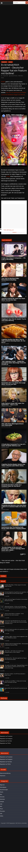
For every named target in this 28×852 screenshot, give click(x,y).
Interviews (2, 799)
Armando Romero (14, 75)
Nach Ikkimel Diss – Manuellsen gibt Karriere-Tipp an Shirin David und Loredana (16, 658)
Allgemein (2, 784)
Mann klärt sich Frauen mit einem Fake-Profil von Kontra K (13, 570)
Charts (1, 792)
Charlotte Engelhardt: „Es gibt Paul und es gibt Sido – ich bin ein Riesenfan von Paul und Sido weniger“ (16, 592)
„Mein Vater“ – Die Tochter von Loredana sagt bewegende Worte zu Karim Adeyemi (14, 651)
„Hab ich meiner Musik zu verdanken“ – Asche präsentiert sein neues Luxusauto (14, 614)
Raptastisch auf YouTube (6, 740)
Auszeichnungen (4, 789)
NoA (1, 806)
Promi (1, 808)
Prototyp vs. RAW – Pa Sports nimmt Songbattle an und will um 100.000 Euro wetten (16, 637)
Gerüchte (2, 796)
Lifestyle (10, 62)
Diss (1, 794)
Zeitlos (1, 816)
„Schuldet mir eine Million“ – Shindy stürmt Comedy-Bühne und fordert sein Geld (15, 681)
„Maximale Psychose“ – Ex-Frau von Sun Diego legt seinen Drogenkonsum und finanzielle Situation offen (16, 607)
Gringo (2, 77)
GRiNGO (14, 232)
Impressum (2, 775)
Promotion (2, 811)
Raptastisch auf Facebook (6, 736)
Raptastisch (4, 62)
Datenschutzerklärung (5, 773)
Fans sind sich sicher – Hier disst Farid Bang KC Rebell (12, 561)
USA (1, 813)
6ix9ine (21, 75)
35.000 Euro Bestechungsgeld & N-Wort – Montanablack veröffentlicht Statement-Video (16, 644)
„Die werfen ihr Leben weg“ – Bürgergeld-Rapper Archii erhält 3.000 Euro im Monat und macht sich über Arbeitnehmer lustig (16, 667)
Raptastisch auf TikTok (5, 743)
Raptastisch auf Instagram (6, 738)
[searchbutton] (27, 2)
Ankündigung (3, 787)
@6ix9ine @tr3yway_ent (8, 230)
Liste (1, 804)
